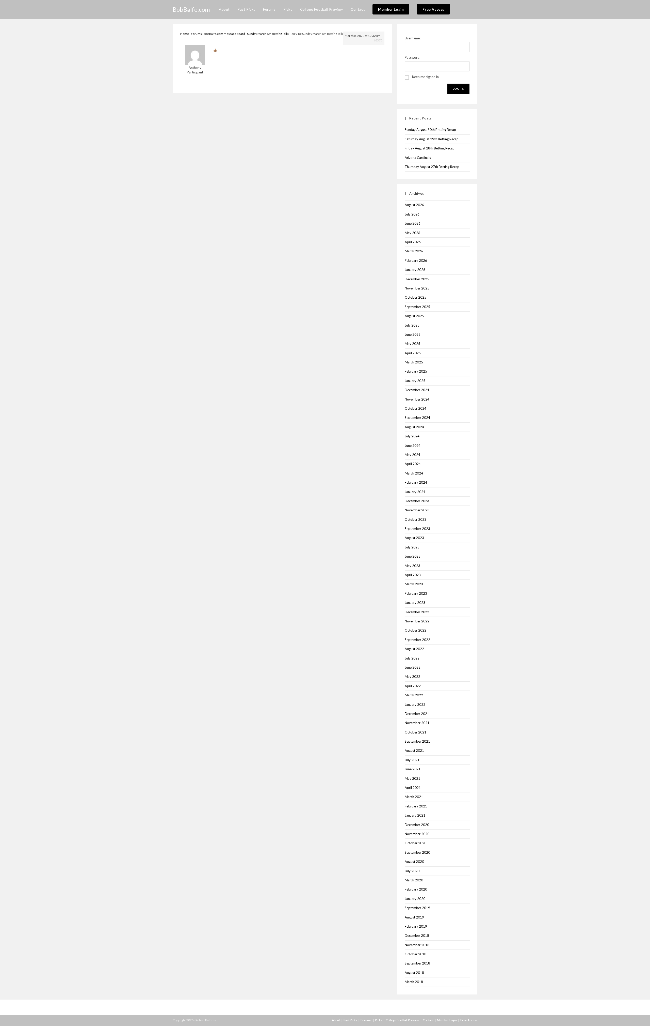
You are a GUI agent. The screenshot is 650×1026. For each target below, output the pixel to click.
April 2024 (413, 464)
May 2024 (412, 455)
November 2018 (417, 945)
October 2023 (415, 519)
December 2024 (417, 390)
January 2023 (415, 603)
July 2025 (412, 325)
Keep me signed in (425, 77)
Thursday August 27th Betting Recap (432, 167)
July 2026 (412, 214)
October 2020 (415, 843)
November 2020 (417, 834)
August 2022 (414, 649)
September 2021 (417, 741)
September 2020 (417, 852)
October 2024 (415, 408)
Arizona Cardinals (418, 158)
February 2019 (416, 926)
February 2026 (416, 260)
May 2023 (412, 566)
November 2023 (417, 510)
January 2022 (415, 704)
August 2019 (414, 917)
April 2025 (413, 353)
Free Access (468, 1020)
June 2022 (412, 667)
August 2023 (414, 538)
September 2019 (417, 908)
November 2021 (417, 723)
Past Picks (350, 1020)
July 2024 (412, 436)
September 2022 (417, 640)
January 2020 (415, 899)
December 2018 (417, 935)
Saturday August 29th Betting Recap (432, 139)
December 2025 (417, 279)
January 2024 (415, 492)
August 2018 (414, 973)
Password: (412, 57)
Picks (378, 1020)
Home (184, 34)
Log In (458, 88)
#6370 (377, 40)
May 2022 (412, 677)
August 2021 (414, 750)
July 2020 (412, 871)
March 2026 (414, 251)
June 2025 (412, 334)
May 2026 (412, 233)
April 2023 (413, 575)
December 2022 (417, 612)
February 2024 (416, 482)
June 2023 (412, 556)
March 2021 (414, 797)
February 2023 (416, 593)
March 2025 (414, 362)
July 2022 (412, 658)
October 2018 (415, 954)
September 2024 (417, 418)
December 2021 (417, 714)
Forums (196, 34)
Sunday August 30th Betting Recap (430, 130)
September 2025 (417, 307)
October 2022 (415, 630)
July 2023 (412, 547)
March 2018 (414, 982)
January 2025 (415, 381)
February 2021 (416, 806)
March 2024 (414, 473)
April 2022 (413, 686)
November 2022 (417, 621)
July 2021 (412, 760)
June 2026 (412, 223)
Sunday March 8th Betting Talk (267, 34)
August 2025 (414, 316)
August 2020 (414, 862)
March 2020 (414, 880)
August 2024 (414, 427)
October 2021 (415, 732)
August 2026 (414, 205)
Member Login (447, 1020)
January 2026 (415, 270)
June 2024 (412, 445)
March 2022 (414, 695)
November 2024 (417, 399)
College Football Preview (402, 1020)
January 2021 (415, 815)
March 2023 (414, 584)
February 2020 (416, 889)
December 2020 (417, 825)
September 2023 (417, 529)
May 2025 (412, 344)
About (336, 1020)
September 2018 (417, 963)
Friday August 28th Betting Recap (429, 148)
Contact (428, 1020)
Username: (412, 38)
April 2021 (413, 788)
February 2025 (416, 371)
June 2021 (412, 769)
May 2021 (412, 778)
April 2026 (413, 242)
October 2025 (415, 297)
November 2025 (417, 288)
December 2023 (417, 501)
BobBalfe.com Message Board (224, 34)
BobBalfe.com (191, 9)
